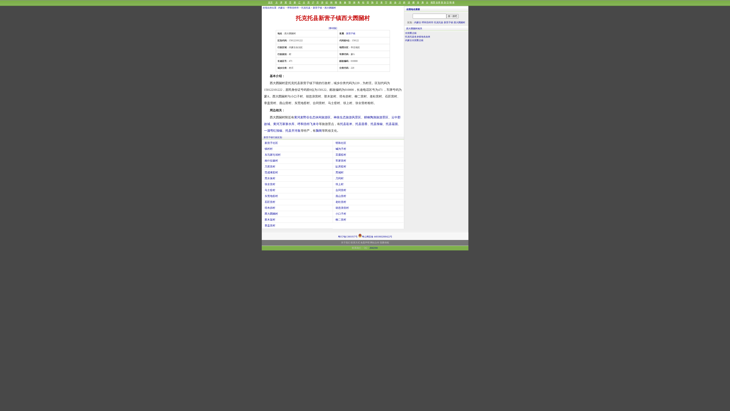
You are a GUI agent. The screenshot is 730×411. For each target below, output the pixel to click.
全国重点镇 (411, 33)
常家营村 (341, 160)
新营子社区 (271, 143)
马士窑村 (270, 190)
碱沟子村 (341, 148)
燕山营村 (341, 196)
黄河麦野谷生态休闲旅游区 (312, 117)
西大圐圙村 (330, 7)
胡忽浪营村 (342, 207)
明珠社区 (341, 143)
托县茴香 (361, 124)
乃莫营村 (270, 166)
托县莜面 (392, 124)
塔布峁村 (270, 207)
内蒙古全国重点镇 (414, 40)
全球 (438, 2)
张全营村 (270, 184)
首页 (270, 2)
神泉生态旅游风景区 (347, 117)
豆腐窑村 (341, 154)
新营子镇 (317, 7)
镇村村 (269, 148)
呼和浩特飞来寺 (308, 124)
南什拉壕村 (271, 160)
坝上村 (340, 184)
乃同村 (340, 178)
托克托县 (305, 7)
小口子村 (341, 213)
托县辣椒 (377, 124)
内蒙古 (281, 7)
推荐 (433, 2)
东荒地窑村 (271, 196)
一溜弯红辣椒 (273, 130)
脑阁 (319, 130)
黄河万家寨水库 (283, 124)
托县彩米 (346, 124)
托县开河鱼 (293, 130)
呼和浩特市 (293, 7)
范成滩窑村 (271, 172)
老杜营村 (341, 202)
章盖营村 (270, 225)
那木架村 (270, 219)
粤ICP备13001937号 (348, 236)
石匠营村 (270, 202)
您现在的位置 (269, 7)
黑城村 (340, 172)
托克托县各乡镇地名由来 (417, 36)
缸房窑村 (341, 166)
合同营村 (341, 190)
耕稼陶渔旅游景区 (376, 117)
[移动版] (333, 28)
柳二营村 (341, 219)
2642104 (374, 248)
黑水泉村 (270, 178)
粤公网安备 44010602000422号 (377, 236)
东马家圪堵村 (273, 154)
